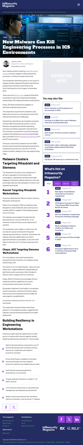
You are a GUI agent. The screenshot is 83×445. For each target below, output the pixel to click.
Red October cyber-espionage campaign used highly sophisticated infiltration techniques (60, 147)
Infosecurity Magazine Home (11, 12)
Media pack (6, 433)
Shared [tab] (57, 183)
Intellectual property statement (35, 442)
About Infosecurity (8, 421)
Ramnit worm (19, 95)
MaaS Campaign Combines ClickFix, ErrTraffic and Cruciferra (65, 228)
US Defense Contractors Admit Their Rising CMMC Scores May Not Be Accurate (67, 205)
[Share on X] (13, 407)
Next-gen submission (27, 426)
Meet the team (7, 423)
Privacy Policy (21, 442)
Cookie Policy (60, 442)
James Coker (16, 61)
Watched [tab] (66, 183)
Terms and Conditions (9, 442)
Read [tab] (48, 183)
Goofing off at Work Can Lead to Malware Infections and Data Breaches (60, 121)
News (22, 12)
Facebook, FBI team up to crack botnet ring (61, 159)
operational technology (28, 136)
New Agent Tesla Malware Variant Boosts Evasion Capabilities (65, 194)
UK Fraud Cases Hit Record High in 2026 (67, 238)
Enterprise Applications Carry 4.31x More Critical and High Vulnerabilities (66, 251)
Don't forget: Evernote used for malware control (60, 134)
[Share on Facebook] (6, 407)
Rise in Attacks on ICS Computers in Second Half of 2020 (59, 109)
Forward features (26, 421)
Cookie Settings (50, 442)
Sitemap (67, 442)
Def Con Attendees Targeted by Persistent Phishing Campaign (67, 215)
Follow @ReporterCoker (18, 66)
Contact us (6, 426)
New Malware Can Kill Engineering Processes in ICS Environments (46, 12)
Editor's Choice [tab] (74, 183)
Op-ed (23, 423)
